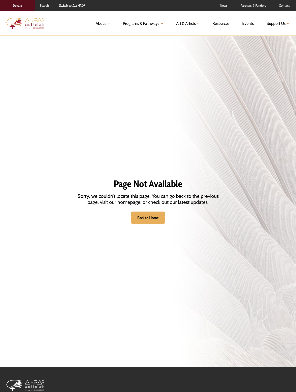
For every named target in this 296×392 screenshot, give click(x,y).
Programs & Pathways (141, 23)
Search (44, 5)
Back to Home (148, 217)
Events (248, 23)
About (101, 23)
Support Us (276, 23)
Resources (220, 23)
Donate (17, 5)
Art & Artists (186, 23)
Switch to (72, 5)
